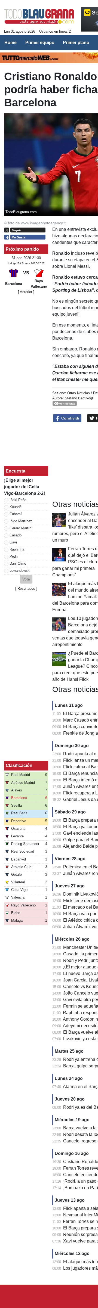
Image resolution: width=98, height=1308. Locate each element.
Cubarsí (16, 514)
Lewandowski (20, 570)
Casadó (16, 535)
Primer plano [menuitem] (76, 42)
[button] (26, 579)
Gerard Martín (20, 528)
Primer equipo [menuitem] (39, 42)
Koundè (16, 507)
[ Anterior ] (26, 292)
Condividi (69, 418)
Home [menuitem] (10, 42)
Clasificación (19, 765)
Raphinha (17, 549)
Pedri (14, 556)
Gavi (13, 542)
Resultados (26, 588)
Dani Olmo (18, 563)
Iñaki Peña (18, 500)
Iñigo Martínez (21, 521)
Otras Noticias (78, 393)
